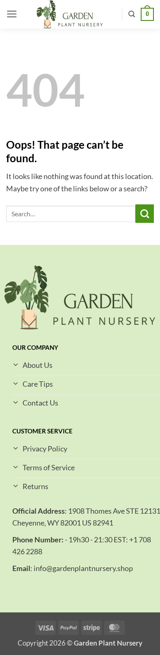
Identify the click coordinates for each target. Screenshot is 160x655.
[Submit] (144, 213)
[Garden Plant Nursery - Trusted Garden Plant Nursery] (70, 14)
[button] (12, 14)
